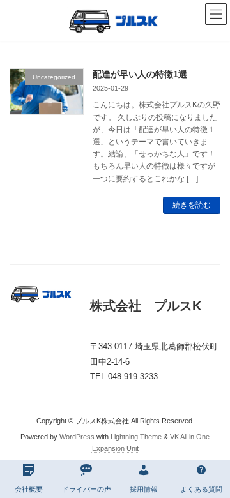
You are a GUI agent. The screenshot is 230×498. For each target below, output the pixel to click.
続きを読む (191, 204)
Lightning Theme (136, 437)
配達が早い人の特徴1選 (140, 74)
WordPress (77, 437)
